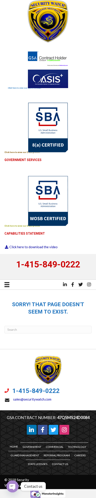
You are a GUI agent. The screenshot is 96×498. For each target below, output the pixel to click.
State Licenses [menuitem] (37, 464)
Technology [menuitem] (77, 446)
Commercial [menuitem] (54, 446)
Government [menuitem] (32, 446)
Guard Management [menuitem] (24, 455)
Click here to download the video (33, 247)
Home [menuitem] (14, 446)
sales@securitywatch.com (32, 399)
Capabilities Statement (24, 233)
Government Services (23, 160)
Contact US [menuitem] (60, 464)
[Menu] (7, 284)
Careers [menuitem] (80, 455)
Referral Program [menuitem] (57, 455)
